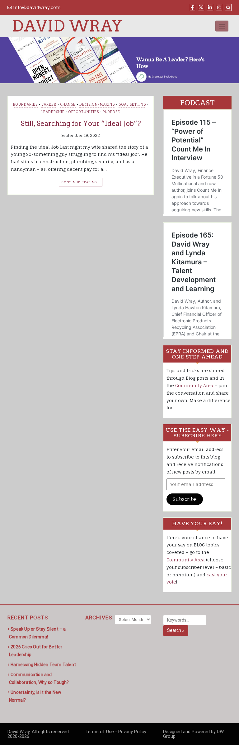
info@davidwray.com (36, 7)
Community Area (194, 385)
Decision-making (97, 104)
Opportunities (83, 112)
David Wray (67, 26)
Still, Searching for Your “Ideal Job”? (81, 123)
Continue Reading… (81, 182)
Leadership (52, 112)
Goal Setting (132, 104)
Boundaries (25, 104)
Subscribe (185, 499)
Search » (175, 630)
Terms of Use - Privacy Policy (115, 731)
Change (68, 104)
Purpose (111, 112)
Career (48, 104)
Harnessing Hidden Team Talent (43, 664)
